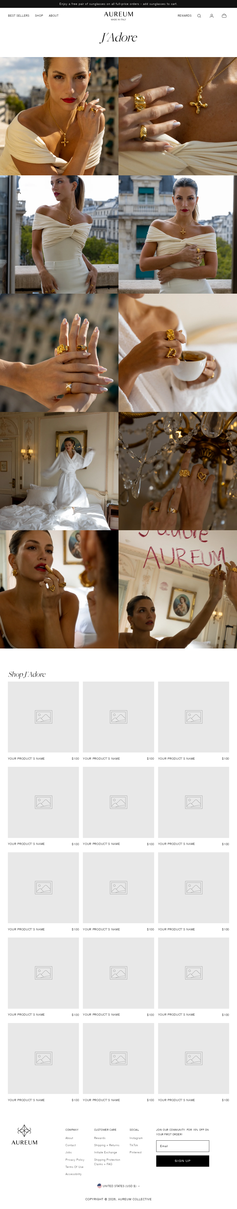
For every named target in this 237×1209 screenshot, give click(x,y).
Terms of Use (74, 1167)
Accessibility (73, 1174)
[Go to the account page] (211, 15)
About (69, 1138)
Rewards (100, 1138)
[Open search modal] (199, 15)
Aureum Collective (135, 1199)
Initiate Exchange (105, 1152)
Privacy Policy (74, 1159)
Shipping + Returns (106, 1145)
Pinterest (136, 1152)
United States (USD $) (120, 1186)
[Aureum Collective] (118, 16)
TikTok (134, 1145)
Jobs (68, 1152)
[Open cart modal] (224, 15)
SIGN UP (183, 1161)
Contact (70, 1145)
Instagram (136, 1138)
